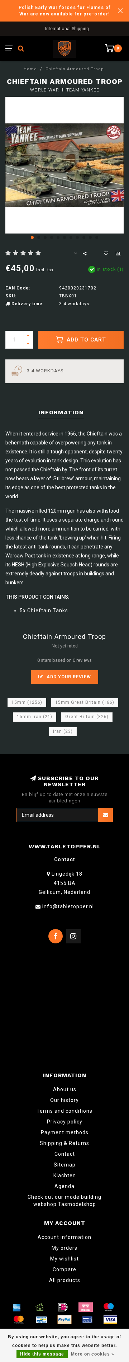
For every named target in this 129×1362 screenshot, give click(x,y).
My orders (64, 1248)
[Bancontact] (42, 1319)
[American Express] (17, 1307)
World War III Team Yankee (64, 90)
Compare (64, 1269)
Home (30, 69)
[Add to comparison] (118, 253)
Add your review (68, 676)
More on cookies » (92, 1354)
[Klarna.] (86, 1307)
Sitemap (65, 1165)
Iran (63, 731)
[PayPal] (64, 1319)
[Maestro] (109, 1307)
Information (61, 412)
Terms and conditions (64, 1111)
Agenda (64, 1186)
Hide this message (42, 1354)
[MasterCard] (19, 1319)
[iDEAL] (63, 1307)
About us (64, 1089)
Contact (64, 1154)
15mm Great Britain (84, 702)
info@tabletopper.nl (68, 906)
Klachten (64, 1175)
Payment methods (65, 1132)
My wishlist (64, 1259)
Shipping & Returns (64, 1143)
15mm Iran (34, 716)
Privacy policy (64, 1122)
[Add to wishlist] (106, 253)
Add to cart (85, 339)
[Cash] (40, 1307)
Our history (64, 1100)
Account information (64, 1237)
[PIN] (87, 1319)
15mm (26, 702)
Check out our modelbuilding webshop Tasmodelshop (64, 1200)
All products (64, 1280)
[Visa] (110, 1319)
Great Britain (87, 716)
